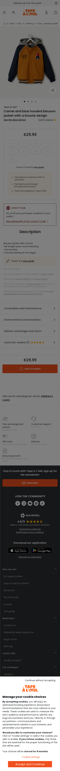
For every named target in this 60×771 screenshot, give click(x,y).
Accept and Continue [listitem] (30, 764)
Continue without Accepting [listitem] (40, 680)
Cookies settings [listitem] (31, 757)
